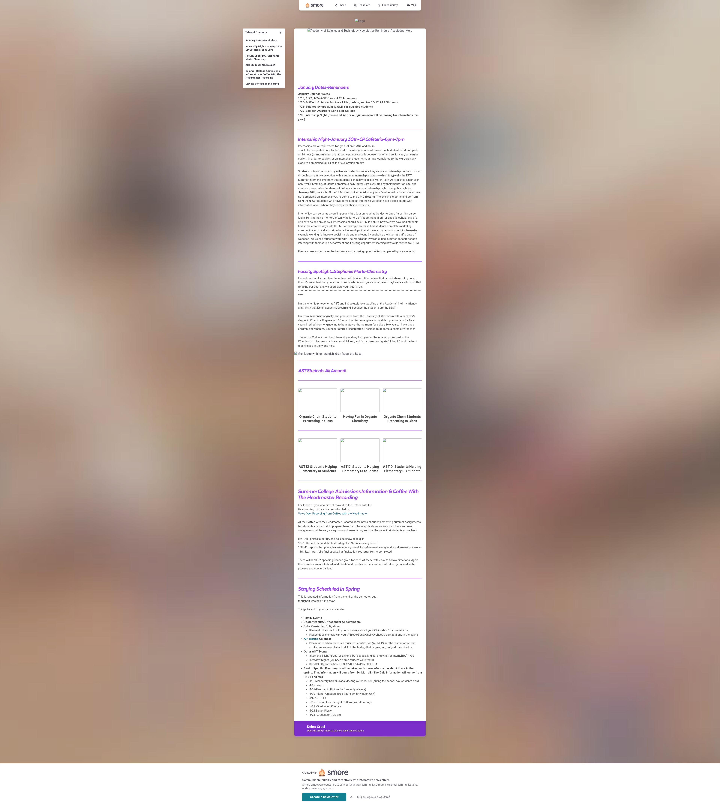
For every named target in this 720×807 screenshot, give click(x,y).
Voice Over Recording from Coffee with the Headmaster (333, 513)
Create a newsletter (324, 797)
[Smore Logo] (315, 5)
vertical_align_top (280, 32)
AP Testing (311, 638)
